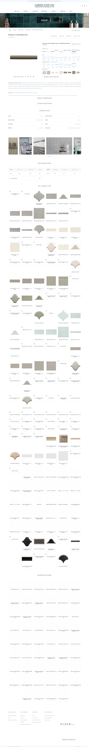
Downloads (61, 36)
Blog (71, 11)
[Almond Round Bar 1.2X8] (44, 51)
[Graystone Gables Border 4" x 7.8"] (78, 72)
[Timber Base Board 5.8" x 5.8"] (74, 65)
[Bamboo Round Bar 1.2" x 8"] (48, 51)
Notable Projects (36, 730)
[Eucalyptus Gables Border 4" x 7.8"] (65, 72)
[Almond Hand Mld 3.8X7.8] (65, 57)
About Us (16, 11)
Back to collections (75, 30)
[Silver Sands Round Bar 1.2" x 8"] (65, 51)
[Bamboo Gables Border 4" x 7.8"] (52, 72)
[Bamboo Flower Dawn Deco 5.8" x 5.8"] (44, 72)
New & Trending (48, 728)
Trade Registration (12, 730)
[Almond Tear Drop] (74, 57)
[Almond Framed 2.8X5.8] (52, 57)
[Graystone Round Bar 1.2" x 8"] (61, 51)
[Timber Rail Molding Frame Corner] (65, 65)
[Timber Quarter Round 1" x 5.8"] (48, 65)
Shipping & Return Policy (25, 735)
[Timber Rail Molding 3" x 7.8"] (69, 65)
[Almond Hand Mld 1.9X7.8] (44, 57)
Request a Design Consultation (52, 76)
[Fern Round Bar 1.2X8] (57, 51)
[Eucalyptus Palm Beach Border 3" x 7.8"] (69, 72)
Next (81, 72)
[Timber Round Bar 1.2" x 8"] (74, 51)
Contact (53, 11)
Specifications (54, 36)
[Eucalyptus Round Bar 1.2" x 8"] (52, 51)
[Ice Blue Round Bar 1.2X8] (52, 65)
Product (26, 11)
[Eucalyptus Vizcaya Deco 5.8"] (74, 72)
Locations (35, 11)
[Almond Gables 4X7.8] (61, 57)
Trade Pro (62, 11)
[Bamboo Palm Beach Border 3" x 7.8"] (57, 72)
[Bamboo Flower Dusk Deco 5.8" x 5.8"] (48, 72)
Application (68, 36)
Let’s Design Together (49, 726)
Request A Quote (76, 44)
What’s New (35, 728)
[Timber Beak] (44, 65)
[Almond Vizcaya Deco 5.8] (78, 57)
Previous (41, 72)
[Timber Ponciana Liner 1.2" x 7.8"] (57, 65)
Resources (44, 11)
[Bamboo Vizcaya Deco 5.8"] (61, 72)
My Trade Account (12, 726)
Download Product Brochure (45, 103)
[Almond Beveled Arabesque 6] (69, 57)
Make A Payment (23, 730)
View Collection (76, 36)
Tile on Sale (47, 730)
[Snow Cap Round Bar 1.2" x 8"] (69, 51)
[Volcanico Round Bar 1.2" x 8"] (78, 51)
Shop (9, 728)
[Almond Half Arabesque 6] (48, 57)
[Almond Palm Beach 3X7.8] (57, 57)
